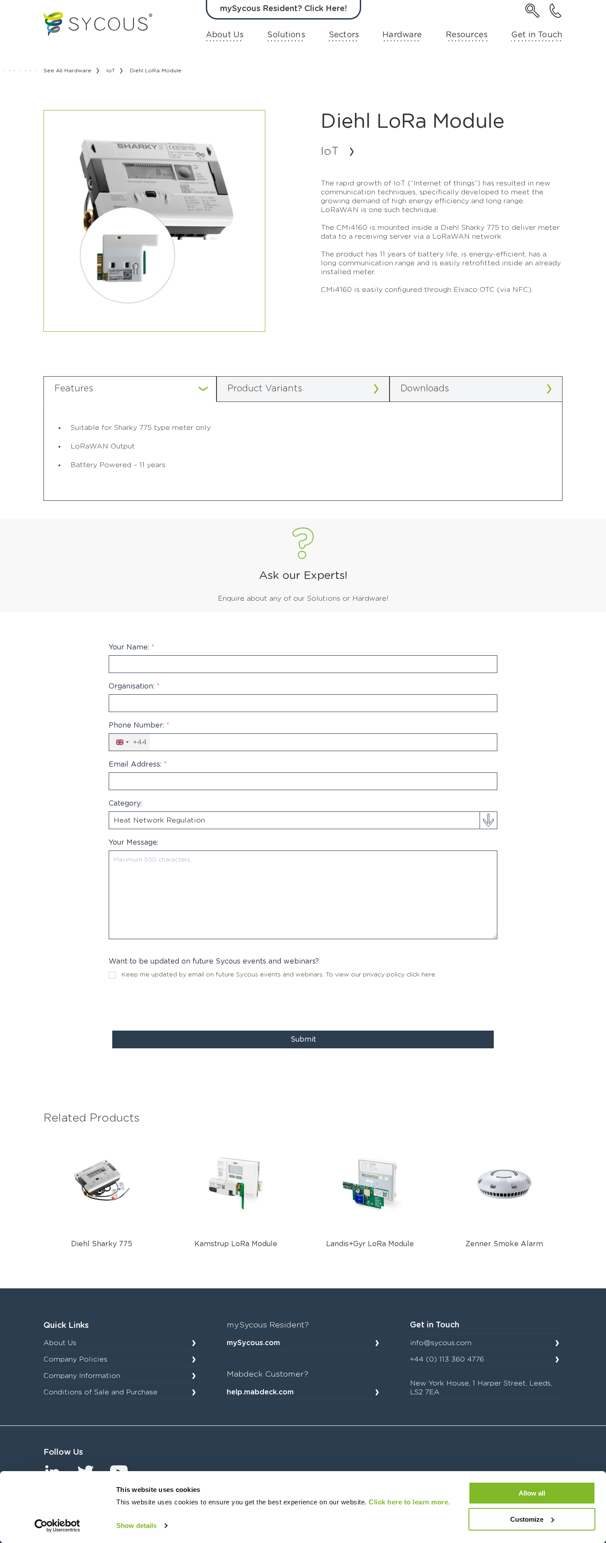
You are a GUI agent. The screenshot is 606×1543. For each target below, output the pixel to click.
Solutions (286, 35)
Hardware (402, 35)
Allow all (532, 1493)
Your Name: (131, 647)
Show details (136, 1525)
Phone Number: (139, 725)
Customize (526, 1519)
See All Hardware (67, 70)
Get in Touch (537, 35)
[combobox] (129, 742)
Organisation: (134, 686)
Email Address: (138, 764)
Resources (467, 35)
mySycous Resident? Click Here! (283, 9)
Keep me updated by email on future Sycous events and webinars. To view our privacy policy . (279, 975)
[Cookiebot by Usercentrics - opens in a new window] (57, 1525)
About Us (225, 35)
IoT (110, 70)
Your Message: (133, 842)
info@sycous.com (441, 1342)
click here (420, 975)
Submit (303, 1039)
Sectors (344, 35)
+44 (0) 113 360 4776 (447, 1359)
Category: (125, 803)
